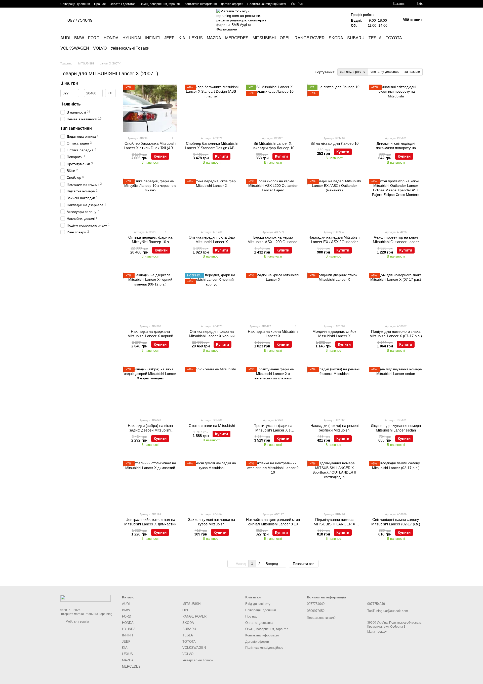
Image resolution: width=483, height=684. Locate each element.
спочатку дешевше (385, 72)
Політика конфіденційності (266, 4)
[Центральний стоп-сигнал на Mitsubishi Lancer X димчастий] (150, 484)
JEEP (169, 38)
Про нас (100, 4)
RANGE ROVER (310, 38)
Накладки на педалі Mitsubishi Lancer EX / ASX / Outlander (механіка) (334, 241)
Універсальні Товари (130, 48)
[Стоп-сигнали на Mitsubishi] (211, 390)
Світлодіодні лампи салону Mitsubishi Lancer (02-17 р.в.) (395, 521)
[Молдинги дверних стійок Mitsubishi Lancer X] (334, 296)
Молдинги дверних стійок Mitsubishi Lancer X (334, 333)
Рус (300, 3)
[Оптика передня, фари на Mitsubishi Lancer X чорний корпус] (211, 296)
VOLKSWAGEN (74, 48)
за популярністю (352, 72)
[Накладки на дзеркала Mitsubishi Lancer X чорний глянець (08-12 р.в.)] (150, 296)
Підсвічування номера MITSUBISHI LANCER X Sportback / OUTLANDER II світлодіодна (334, 526)
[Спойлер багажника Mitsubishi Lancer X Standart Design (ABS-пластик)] (211, 108)
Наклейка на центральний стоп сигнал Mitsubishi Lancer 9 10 (273, 521)
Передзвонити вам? (321, 618)
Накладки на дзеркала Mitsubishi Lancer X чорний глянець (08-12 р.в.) (150, 336)
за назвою (412, 72)
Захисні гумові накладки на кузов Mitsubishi (211, 521)
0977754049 (80, 20)
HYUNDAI (132, 38)
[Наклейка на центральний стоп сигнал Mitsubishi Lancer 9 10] (273, 484)
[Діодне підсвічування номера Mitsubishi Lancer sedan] (396, 390)
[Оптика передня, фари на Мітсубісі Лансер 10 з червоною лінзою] (150, 202)
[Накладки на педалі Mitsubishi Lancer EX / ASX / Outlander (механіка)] (334, 202)
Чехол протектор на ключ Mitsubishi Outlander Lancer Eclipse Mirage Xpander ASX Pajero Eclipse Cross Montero (395, 244)
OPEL (285, 38)
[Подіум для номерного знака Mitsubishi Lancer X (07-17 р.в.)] (396, 296)
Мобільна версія (77, 621)
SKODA (336, 38)
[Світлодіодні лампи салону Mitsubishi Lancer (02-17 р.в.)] (396, 484)
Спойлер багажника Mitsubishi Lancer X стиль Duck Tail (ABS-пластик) (150, 148)
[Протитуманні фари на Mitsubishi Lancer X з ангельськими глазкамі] (273, 390)
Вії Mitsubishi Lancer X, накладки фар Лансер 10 (273, 145)
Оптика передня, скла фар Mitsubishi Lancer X (212, 239)
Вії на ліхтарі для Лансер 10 (334, 143)
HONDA (111, 38)
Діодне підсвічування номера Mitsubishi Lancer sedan (396, 427)
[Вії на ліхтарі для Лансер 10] (334, 108)
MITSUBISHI (264, 38)
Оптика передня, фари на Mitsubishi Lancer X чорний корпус (211, 336)
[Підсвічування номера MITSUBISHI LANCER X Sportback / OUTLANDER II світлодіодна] (334, 484)
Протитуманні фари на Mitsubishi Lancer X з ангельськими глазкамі (273, 430)
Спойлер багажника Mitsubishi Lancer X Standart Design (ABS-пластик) (211, 148)
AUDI (65, 38)
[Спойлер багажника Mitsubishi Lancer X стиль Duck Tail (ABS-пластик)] (150, 108)
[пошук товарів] (419, 43)
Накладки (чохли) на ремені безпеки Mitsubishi (334, 427)
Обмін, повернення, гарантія (160, 4)
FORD (94, 38)
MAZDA (214, 38)
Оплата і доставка (123, 4)
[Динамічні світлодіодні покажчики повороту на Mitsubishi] (396, 108)
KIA (182, 38)
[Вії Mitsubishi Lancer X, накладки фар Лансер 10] (273, 108)
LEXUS (196, 38)
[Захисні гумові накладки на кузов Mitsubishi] (211, 484)
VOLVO (100, 48)
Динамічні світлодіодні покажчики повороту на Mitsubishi (396, 148)
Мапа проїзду (377, 631)
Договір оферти (232, 4)
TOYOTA (394, 38)
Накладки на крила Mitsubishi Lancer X (273, 333)
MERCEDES (237, 38)
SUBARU (356, 38)
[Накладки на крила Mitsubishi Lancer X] (273, 296)
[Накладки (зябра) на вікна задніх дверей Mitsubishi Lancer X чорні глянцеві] (150, 390)
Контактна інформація (201, 4)
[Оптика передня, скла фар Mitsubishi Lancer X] (211, 202)
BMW (79, 38)
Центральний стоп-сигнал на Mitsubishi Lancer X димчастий (150, 521)
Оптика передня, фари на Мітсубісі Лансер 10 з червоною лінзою (150, 241)
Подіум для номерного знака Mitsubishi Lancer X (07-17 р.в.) (396, 333)
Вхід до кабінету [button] (257, 604)
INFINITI (152, 38)
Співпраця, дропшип (75, 4)
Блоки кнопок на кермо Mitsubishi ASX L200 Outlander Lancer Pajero (273, 241)
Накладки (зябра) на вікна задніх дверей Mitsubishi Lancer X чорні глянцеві (150, 430)
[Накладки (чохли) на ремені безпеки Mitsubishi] (334, 390)
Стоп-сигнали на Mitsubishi (212, 425)
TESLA (375, 38)
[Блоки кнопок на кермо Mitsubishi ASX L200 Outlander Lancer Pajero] (273, 202)
